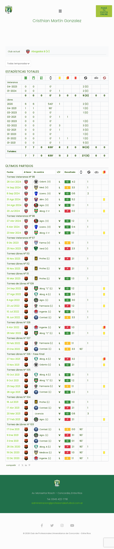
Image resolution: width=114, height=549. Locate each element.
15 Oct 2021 (13, 374)
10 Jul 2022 (13, 311)
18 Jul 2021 (12, 402)
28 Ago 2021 (13, 392)
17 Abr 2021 (13, 407)
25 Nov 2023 (14, 248)
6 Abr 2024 (13, 226)
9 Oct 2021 (13, 380)
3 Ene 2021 (13, 440)
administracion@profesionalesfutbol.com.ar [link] (57, 503)
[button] (60, 11)
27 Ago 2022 (14, 294)
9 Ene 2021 (13, 435)
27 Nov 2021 (13, 359)
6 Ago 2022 (13, 300)
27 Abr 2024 (14, 221)
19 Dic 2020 (13, 452)
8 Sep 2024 (13, 193)
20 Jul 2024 (13, 211)
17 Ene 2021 (13, 429)
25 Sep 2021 (13, 386)
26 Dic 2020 (13, 446)
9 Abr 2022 (13, 327)
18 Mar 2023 (13, 278)
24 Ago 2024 (14, 205)
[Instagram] (62, 525)
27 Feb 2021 (13, 419)
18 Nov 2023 (13, 258)
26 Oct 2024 (14, 181)
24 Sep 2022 (14, 288)
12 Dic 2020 (13, 458)
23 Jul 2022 (13, 305)
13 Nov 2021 (13, 364)
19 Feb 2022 (13, 343)
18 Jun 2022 (13, 317)
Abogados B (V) (40, 51)
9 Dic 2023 (13, 242)
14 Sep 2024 (14, 187)
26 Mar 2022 (14, 333)
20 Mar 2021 (13, 413)
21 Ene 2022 (13, 349)
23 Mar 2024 (14, 232)
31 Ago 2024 (13, 199)
